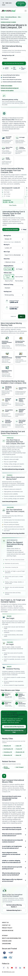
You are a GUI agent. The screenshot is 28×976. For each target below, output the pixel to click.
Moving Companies (6, 767)
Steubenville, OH (20, 752)
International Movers (11, 17)
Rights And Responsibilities (11, 938)
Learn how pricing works (9, 501)
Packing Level (7, 291)
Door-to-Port (9, 281)
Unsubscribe (6, 943)
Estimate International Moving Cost (14, 731)
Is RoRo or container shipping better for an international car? (14, 861)
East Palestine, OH (8, 749)
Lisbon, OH (18, 745)
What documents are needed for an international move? (14, 834)
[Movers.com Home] (8, 10)
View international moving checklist (13, 533)
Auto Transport (19, 767)
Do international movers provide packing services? (14, 867)
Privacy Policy (7, 928)
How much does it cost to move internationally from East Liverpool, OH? (14, 798)
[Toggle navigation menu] (25, 11)
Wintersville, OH (8, 755)
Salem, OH (18, 755)
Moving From (7, 235)
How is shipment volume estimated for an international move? (14, 854)
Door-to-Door (8, 276)
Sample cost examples (6, 85)
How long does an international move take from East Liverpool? (14, 828)
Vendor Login (6, 941)
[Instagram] (16, 968)
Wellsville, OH (7, 745)
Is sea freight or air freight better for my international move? (14, 847)
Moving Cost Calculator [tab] (11, 229)
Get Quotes (21, 3)
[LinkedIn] (20, 968)
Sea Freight (8, 269)
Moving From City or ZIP (8, 55)
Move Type (7, 251)
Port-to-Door (19, 281)
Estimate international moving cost (10, 88)
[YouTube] (12, 968)
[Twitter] (8, 968)
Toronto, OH (19, 749)
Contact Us (6, 925)
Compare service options (7, 90)
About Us (5, 922)
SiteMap (5, 935)
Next (21, 316)
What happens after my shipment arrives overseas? (14, 880)
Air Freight (19, 269)
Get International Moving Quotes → (14, 906)
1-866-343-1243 (7, 4)
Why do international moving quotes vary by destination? (14, 874)
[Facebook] (4, 968)
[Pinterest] (24, 968)
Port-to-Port (19, 276)
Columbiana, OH (8, 752)
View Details (12, 205)
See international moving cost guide (13, 469)
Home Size (7, 258)
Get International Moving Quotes (14, 63)
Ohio (19, 17)
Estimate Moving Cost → (14, 910)
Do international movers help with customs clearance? (14, 841)
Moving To (6, 244)
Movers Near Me (7, 930)
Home (2, 17)
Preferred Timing (8, 284)
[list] (14, 196)
